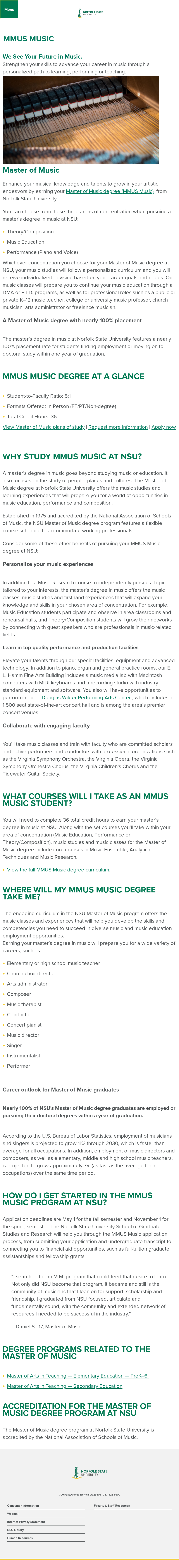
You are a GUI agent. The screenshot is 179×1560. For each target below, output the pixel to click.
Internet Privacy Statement (26, 1522)
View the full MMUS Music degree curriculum (58, 870)
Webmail (13, 1514)
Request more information (118, 427)
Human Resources (20, 1538)
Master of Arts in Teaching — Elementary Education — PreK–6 (78, 1376)
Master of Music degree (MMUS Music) (110, 191)
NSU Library (15, 1530)
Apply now (163, 427)
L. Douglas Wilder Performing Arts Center (83, 697)
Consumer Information (23, 1506)
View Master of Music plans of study (44, 427)
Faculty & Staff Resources (112, 1506)
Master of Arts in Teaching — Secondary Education (64, 1386)
